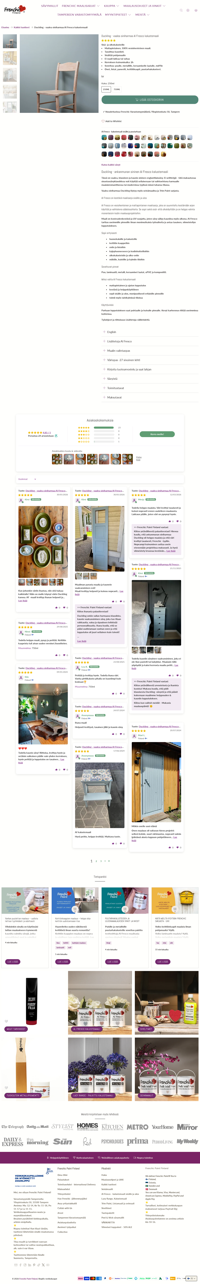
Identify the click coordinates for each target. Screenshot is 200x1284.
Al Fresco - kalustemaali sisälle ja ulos (120, 1194)
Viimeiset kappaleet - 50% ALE (116, 1227)
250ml (106, 89)
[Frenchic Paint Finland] (15, 10)
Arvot (60, 1213)
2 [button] (96, 861)
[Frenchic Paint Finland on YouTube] (47, 1265)
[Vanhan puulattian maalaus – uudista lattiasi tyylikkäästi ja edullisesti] (25, 900)
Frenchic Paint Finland (28, 1279)
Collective (62, 1232)
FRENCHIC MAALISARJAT (79, 5)
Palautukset (63, 1179)
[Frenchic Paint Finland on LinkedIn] (29, 1265)
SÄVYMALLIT (49, 5)
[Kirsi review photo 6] (52, 582)
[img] (25, 495)
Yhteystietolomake (154, 1215)
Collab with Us (65, 1208)
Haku (104, 1175)
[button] (108, 40)
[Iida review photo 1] (43, 714)
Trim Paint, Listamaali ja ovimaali (117, 1203)
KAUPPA (109, 5)
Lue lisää (13, 961)
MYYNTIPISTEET (116, 14)
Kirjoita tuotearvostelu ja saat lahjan (129, 369)
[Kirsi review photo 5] (44, 582)
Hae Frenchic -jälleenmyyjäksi (72, 1198)
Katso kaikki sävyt (110, 164)
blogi (108, 943)
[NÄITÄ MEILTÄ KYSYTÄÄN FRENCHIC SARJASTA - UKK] (175, 900)
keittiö (65, 943)
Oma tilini (62, 1175)
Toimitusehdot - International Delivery (77, 1184)
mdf (69, 947)
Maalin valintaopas (118, 350)
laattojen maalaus (79, 943)
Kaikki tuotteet (22, 27)
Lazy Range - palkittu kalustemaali (93, 1095)
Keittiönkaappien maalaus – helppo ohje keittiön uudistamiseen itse (72, 920)
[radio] (104, 137)
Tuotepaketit (107, 1213)
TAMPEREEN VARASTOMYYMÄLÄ (79, 14)
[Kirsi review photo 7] (59, 582)
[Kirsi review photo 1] (43, 542)
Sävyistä (112, 378)
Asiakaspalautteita (67, 1222)
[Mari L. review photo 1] (156, 782)
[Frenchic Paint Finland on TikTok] (38, 1265)
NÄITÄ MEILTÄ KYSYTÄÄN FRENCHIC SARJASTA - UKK (170, 920)
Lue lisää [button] (22, 600)
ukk (171, 943)
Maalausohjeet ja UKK (112, 1179)
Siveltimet (146, 1029)
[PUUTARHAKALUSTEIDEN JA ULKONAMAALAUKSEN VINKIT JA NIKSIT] (125, 900)
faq (158, 943)
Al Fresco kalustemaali (86, 1029)
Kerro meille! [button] (157, 434)
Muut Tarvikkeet (16, 1029)
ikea (58, 943)
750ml (117, 89)
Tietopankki (100, 877)
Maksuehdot (64, 1189)
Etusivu (5, 27)
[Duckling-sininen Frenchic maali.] (59, 73)
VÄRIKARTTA (108, 1222)
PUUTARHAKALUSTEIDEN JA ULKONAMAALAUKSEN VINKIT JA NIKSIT (122, 920)
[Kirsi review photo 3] (29, 582)
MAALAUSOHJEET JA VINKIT (143, 5)
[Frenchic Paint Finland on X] (43, 1265)
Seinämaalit (146, 1095)
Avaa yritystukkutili (67, 1203)
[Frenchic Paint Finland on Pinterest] (34, 1265)
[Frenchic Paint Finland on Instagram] (25, 1265)
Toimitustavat (115, 388)
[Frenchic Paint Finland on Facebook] (20, 1265)
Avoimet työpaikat (67, 1227)
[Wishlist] (192, 10)
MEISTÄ (140, 14)
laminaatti (60, 947)
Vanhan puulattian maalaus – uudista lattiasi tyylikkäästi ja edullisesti (21, 920)
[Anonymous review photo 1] (100, 795)
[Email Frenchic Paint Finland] (15, 1265)
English (111, 332)
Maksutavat (114, 397)
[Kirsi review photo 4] (37, 582)
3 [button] (101, 861)
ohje (164, 943)
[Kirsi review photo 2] (21, 582)
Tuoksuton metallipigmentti (23, 1095)
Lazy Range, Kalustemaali (114, 1198)
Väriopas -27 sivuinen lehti (123, 360)
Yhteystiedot (64, 1194)
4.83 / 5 (47, 432)
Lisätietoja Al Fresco (119, 341)
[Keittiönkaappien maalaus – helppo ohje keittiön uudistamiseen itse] (75, 900)
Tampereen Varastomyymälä (72, 1217)
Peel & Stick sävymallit (112, 1217)
